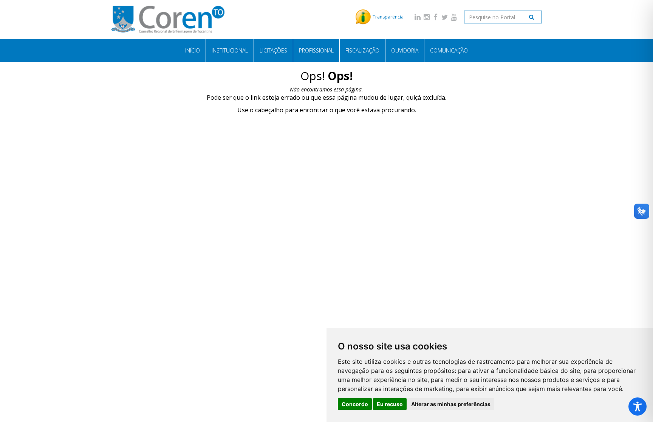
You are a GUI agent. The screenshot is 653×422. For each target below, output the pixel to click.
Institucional (230, 50)
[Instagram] (426, 16)
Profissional (316, 50)
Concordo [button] (355, 404)
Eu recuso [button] (390, 404)
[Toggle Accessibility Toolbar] (637, 406)
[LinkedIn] (417, 16)
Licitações (273, 50)
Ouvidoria (404, 50)
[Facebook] (435, 16)
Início (192, 50)
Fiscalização (362, 50)
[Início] (167, 19)
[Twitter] (444, 16)
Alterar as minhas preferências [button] (451, 404)
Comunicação (449, 50)
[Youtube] (453, 16)
